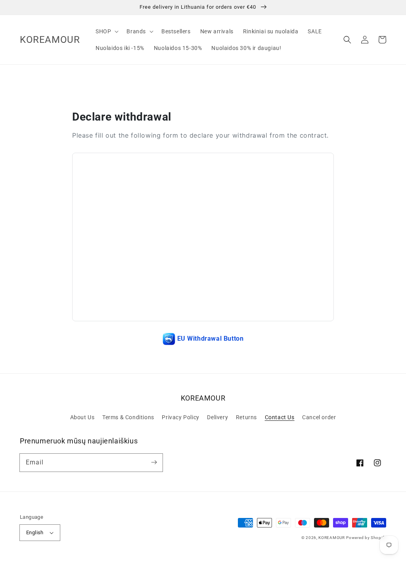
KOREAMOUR (331, 537)
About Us (82, 417)
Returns (246, 417)
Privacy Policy (180, 417)
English (35, 532)
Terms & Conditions (128, 417)
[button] (347, 39)
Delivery (217, 417)
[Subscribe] (154, 462)
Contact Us (280, 417)
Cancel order (319, 417)
